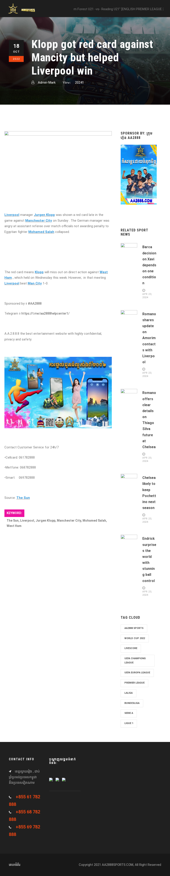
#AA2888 (35, 303)
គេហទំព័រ (14, 865)
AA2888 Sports (133, 628)
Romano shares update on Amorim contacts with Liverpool (149, 338)
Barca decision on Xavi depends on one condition (149, 265)
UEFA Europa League (137, 672)
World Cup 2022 (134, 638)
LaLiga (128, 693)
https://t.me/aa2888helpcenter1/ (45, 313)
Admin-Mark (46, 83)
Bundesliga (131, 703)
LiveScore (130, 648)
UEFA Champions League (135, 660)
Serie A (128, 713)
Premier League (134, 682)
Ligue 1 (128, 723)
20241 (79, 83)
